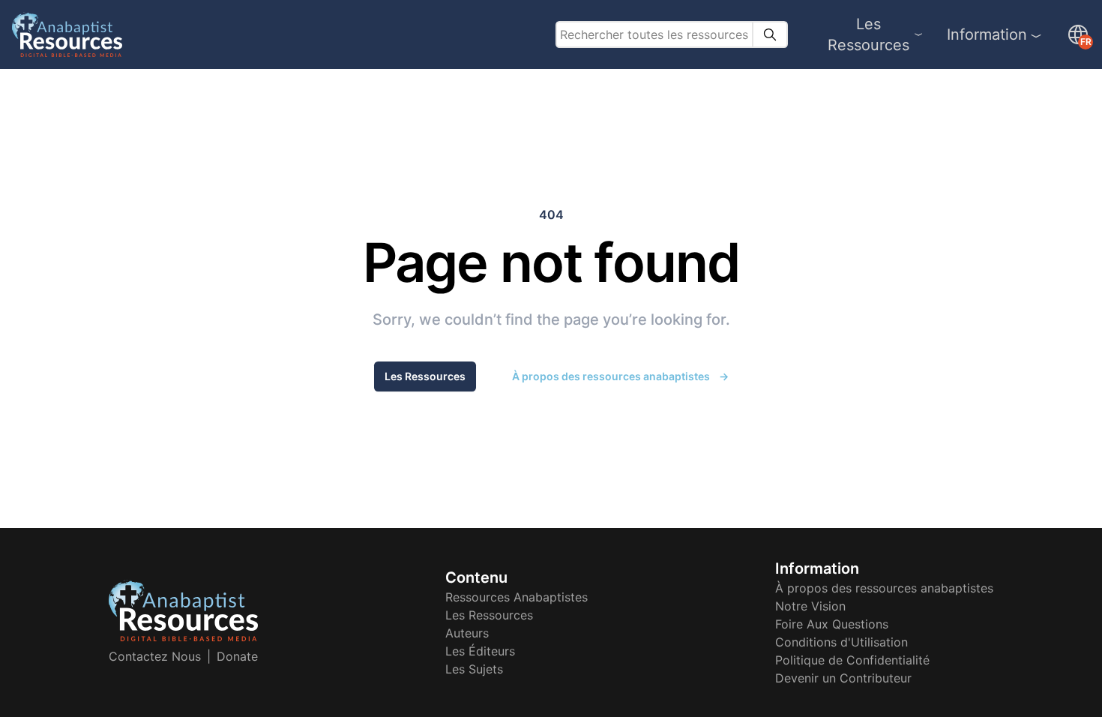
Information (987, 35)
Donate (237, 656)
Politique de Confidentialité (852, 660)
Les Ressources (868, 34)
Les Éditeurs (480, 651)
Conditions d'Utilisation (841, 642)
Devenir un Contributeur (843, 678)
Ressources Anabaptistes (516, 597)
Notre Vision (810, 606)
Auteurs (467, 633)
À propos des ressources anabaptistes (620, 376)
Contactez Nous (155, 656)
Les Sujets (474, 669)
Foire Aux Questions (831, 624)
